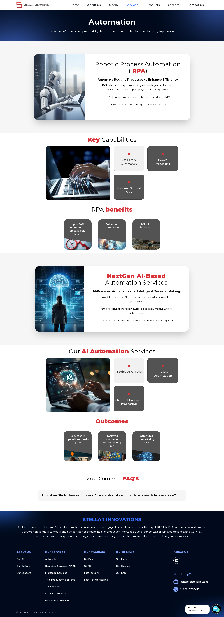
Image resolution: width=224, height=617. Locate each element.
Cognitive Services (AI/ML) (60, 566)
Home (74, 5)
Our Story (22, 559)
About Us (94, 5)
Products (153, 5)
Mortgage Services (56, 572)
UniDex (88, 559)
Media (113, 5)
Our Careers (123, 566)
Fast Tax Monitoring (96, 579)
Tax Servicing (53, 586)
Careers (173, 5)
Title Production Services (60, 579)
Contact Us (196, 5)
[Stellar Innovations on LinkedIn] (176, 560)
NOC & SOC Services (57, 600)
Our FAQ (121, 572)
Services (132, 5)
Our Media (122, 559)
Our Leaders (23, 572)
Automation (52, 559)
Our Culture (23, 566)
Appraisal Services (56, 593)
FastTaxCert (91, 572)
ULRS (87, 566)
